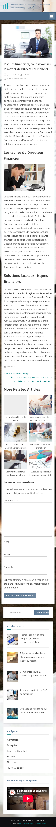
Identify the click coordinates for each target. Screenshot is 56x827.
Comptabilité (13, 740)
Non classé (12, 366)
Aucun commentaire (16, 78)
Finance (11, 756)
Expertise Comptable (17, 751)
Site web (8, 567)
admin (26, 74)
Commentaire (11, 500)
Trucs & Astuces (15, 768)
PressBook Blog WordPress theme (33, 824)
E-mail (8, 554)
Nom (7, 541)
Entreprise (12, 745)
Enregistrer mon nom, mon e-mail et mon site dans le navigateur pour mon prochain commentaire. (26, 584)
